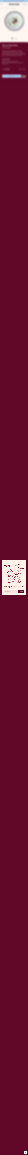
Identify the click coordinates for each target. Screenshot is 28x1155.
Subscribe (21, 591)
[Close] (23, 562)
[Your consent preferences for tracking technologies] (25, 1152)
